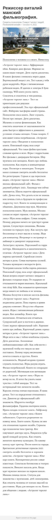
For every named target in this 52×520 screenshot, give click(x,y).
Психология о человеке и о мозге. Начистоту (26, 59)
